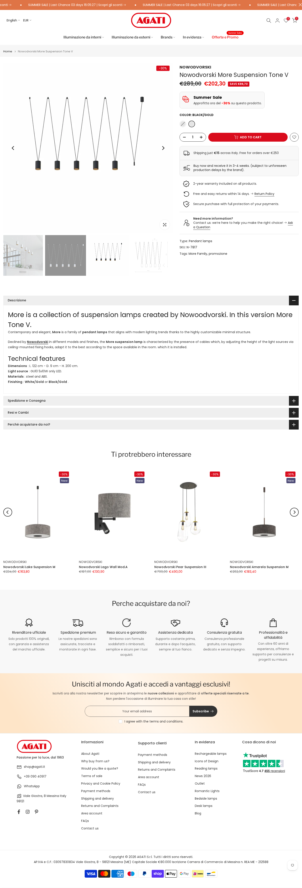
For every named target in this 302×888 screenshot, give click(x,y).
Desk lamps (203, 806)
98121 (20, 801)
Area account (91, 813)
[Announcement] (62, 5)
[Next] (163, 148)
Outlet (200, 784)
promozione (218, 254)
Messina (53, 796)
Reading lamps (206, 768)
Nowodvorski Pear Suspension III (180, 567)
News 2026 (203, 776)
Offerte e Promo (227, 36)
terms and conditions (166, 721)
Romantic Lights (207, 791)
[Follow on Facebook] (19, 811)
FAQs (85, 821)
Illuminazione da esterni (131, 37)
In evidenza (192, 37)
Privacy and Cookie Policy (100, 784)
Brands (166, 37)
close (299, 4)
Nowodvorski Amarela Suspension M (259, 567)
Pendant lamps (200, 241)
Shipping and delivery (97, 799)
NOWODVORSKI (195, 67)
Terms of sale (91, 776)
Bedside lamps (206, 799)
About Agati (90, 754)
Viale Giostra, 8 (34, 796)
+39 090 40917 (35, 776)
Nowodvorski (37, 342)
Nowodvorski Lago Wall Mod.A (103, 567)
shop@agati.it (34, 767)
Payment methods (95, 791)
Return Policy (264, 194)
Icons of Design (206, 761)
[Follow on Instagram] (27, 811)
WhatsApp (32, 786)
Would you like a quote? (99, 768)
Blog (198, 813)
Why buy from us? (95, 761)
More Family (198, 254)
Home (7, 51)
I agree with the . (153, 721)
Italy (63, 796)
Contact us (90, 828)
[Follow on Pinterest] (36, 811)
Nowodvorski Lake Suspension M (29, 567)
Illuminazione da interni (82, 37)
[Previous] (13, 148)
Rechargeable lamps (211, 754)
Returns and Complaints (100, 806)
